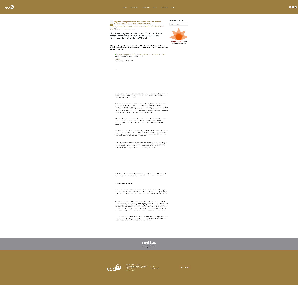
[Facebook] (290, 7)
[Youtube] (296, 7)
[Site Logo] (9, 7)
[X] (293, 7)
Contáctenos (164, 7)
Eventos (155, 7)
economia (117, 59)
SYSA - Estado (127, 30)
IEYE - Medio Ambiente (117, 30)
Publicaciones (145, 7)
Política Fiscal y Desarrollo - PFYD (145, 26)
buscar (173, 7)
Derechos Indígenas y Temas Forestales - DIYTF (124, 26)
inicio (124, 7)
